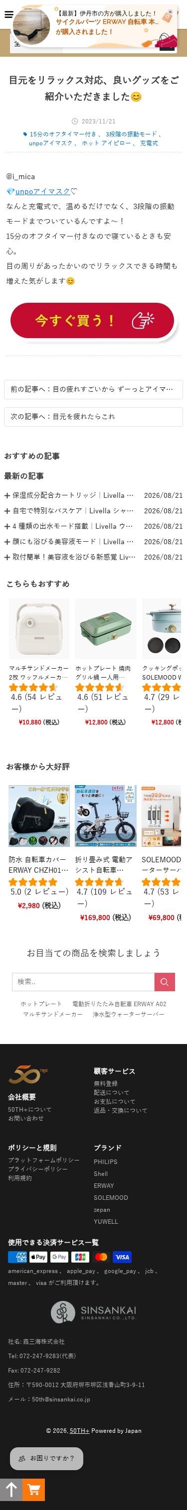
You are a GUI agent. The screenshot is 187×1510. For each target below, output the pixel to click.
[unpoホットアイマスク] (93, 322)
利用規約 (20, 1178)
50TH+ (80, 1430)
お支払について (115, 1101)
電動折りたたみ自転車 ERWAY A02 (119, 1004)
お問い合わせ (26, 1118)
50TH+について (30, 1109)
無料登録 (106, 1083)
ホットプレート (41, 1004)
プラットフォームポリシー (44, 1160)
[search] (165, 982)
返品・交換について (121, 1110)
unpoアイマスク (42, 192)
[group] (39, 700)
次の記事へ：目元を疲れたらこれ (62, 417)
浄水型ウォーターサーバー (129, 1014)
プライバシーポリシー (38, 1169)
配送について (112, 1092)
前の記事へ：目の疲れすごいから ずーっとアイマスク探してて (93, 389)
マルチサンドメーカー (53, 1014)
